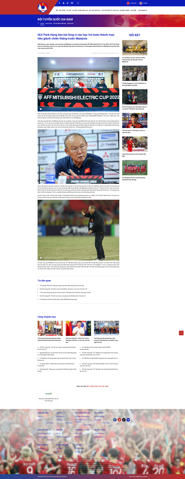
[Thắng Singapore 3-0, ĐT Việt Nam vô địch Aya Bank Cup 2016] (135, 73)
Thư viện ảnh (79, 452)
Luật (57, 452)
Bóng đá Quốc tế (44, 430)
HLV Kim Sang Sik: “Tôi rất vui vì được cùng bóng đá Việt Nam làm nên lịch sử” (63, 296)
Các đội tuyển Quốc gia (80, 10)
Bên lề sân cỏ (43, 445)
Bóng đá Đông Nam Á (44, 433)
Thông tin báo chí (99, 433)
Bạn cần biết (41, 448)
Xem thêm (50, 423)
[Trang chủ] (57, 10)
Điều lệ (39, 420)
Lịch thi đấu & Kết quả (59, 23)
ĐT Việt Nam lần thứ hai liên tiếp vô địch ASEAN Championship (58, 299)
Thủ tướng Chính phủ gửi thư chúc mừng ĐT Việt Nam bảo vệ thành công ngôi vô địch (65, 292)
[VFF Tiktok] (68, 3)
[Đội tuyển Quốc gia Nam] (38, 23)
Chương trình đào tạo (62, 437)
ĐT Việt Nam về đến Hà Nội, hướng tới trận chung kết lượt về (99, 358)
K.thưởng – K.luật (82, 430)
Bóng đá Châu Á (42, 437)
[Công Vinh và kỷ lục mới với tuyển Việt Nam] (135, 144)
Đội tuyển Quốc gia (82, 413)
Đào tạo (116, 10)
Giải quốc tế (97, 420)
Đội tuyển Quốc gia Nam (107, 53)
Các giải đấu (99, 413)
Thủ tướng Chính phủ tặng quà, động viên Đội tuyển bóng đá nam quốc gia (62, 285)
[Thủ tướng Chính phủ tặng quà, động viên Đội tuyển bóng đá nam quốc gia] (50, 328)
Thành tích (70, 23)
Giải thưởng (78, 433)
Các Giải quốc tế (106, 10)
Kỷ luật (77, 437)
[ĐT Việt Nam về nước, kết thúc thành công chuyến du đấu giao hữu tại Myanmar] (135, 47)
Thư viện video (79, 448)
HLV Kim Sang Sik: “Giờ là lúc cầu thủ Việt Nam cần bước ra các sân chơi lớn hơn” (63, 289)
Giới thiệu (62, 10)
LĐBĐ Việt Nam (43, 413)
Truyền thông (124, 10)
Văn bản (58, 448)
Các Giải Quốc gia (94, 10)
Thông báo (59, 420)
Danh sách (48, 23)
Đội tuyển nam (96, 53)
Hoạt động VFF (60, 416)
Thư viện (133, 10)
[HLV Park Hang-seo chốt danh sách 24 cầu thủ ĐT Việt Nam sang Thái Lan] (135, 96)
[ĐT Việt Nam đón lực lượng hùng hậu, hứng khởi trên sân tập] (135, 167)
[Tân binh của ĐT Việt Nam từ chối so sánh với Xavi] (135, 120)
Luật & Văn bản (62, 445)
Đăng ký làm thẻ (99, 437)
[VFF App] (71, 3)
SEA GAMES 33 (142, 10)
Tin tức (68, 10)
